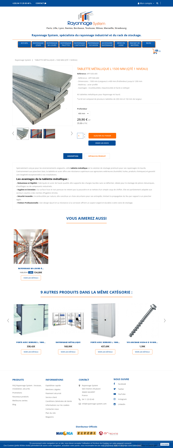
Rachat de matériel (135, 44)
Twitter (121, 389)
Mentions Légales (53, 389)
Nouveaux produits (20, 396)
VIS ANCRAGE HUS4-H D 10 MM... (142, 342)
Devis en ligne (121, 44)
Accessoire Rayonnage (107, 44)
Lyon (61, 28)
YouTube (122, 394)
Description (72, 156)
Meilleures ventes (19, 400)
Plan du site (51, 413)
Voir (30, 242)
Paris (49, 28)
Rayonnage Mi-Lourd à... (31, 268)
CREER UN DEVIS (102, 143)
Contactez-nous (52, 409)
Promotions (17, 392)
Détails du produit (97, 156)
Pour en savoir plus (150, 445)
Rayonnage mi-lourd (52, 44)
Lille (55, 28)
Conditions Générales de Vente (59, 401)
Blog (148, 43)
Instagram (122, 399)
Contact (84, 379)
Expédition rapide (53, 385)
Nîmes (99, 28)
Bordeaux (79, 28)
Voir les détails (31, 278)
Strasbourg (121, 28)
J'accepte (165, 444)
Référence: (81, 73)
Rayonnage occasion (93, 44)
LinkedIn (121, 404)
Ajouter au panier (102, 136)
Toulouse (90, 28)
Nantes (69, 28)
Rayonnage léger (38, 44)
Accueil (24, 43)
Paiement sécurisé (53, 393)
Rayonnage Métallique (68, 342)
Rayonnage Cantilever (79, 44)
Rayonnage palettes (65, 44)
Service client (51, 397)
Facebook (122, 384)
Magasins (50, 417)
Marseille (109, 28)
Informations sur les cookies (57, 405)
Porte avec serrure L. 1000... (31, 342)
